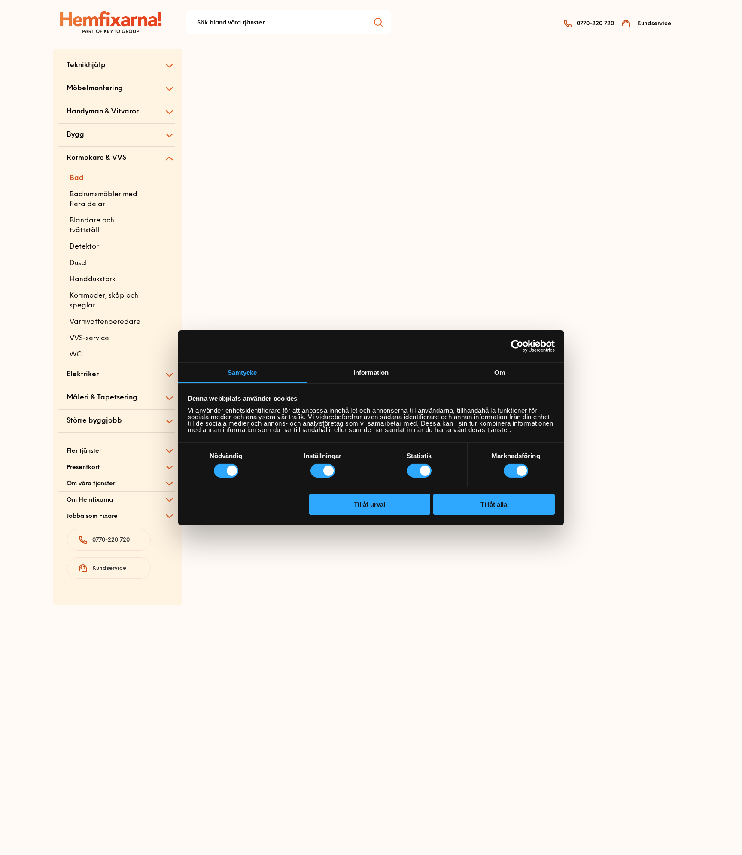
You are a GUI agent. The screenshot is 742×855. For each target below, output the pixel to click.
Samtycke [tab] (242, 372)
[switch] (322, 471)
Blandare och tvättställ (92, 225)
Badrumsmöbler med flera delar (103, 199)
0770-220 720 (595, 23)
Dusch (79, 263)
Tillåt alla (493, 504)
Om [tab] (499, 372)
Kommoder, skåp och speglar (104, 300)
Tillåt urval (369, 504)
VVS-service (89, 338)
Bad (77, 178)
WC (76, 354)
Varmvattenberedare (105, 322)
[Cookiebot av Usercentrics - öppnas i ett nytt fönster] (517, 346)
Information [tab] (371, 372)
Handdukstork (93, 279)
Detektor (84, 246)
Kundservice (654, 23)
